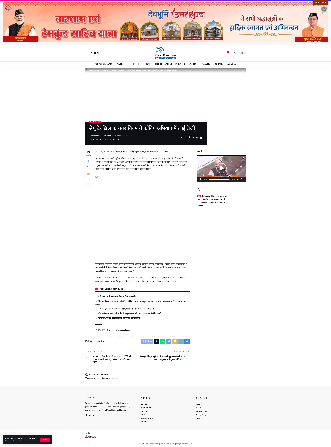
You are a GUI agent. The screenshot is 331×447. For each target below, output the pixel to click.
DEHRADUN (95, 122)
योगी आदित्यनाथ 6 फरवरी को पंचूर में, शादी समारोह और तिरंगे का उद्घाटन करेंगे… (128, 309)
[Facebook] (92, 53)
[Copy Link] (181, 341)
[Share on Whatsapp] (162, 341)
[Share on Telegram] (168, 341)
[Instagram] (98, 53)
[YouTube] (95, 53)
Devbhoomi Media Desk (101, 136)
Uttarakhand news (123, 330)
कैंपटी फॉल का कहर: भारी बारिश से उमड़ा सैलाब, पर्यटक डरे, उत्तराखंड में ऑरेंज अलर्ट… (130, 313)
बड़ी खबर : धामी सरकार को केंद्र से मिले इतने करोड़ (117, 296)
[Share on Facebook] (189, 137)
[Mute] (238, 179)
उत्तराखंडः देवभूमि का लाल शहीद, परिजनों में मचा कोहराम (119, 318)
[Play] (201, 179)
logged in (100, 378)
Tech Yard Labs (186, 444)
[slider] (219, 179)
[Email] (197, 137)
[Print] (201, 137)
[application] (221, 168)
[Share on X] (193, 137)
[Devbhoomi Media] (165, 53)
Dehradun (111, 330)
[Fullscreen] (242, 179)
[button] (45, 440)
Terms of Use (17, 441)
